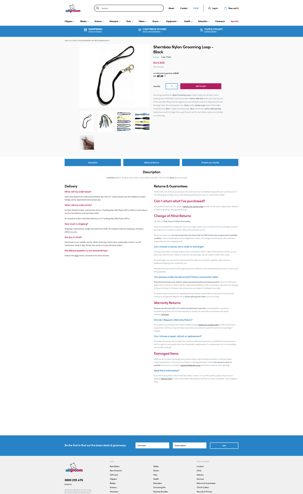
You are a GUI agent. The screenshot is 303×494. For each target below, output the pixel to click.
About (171, 8)
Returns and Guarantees (151, 31)
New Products (116, 470)
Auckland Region (210, 31)
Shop (66, 40)
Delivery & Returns (151, 162)
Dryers (155, 21)
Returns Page (166, 378)
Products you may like (210, 162)
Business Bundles (160, 491)
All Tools (73, 40)
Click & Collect (203, 487)
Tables (142, 21)
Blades (83, 21)
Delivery (200, 474)
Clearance (220, 21)
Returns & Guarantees (206, 483)
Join (224, 445)
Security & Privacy (204, 491)
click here (165, 314)
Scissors (98, 21)
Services (200, 478)
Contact (183, 8)
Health (187, 21)
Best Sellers (114, 466)
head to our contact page (193, 206)
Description (92, 162)
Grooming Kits (159, 487)
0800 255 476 (74, 480)
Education (202, 21)
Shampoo (113, 21)
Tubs (155, 474)
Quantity (156, 86)
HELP (76, 255)
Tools (128, 21)
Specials (234, 21)
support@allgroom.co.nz (190, 365)
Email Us (68, 484)
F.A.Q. (196, 8)
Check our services (95, 31)
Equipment (171, 21)
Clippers (68, 21)
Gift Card (114, 474)
